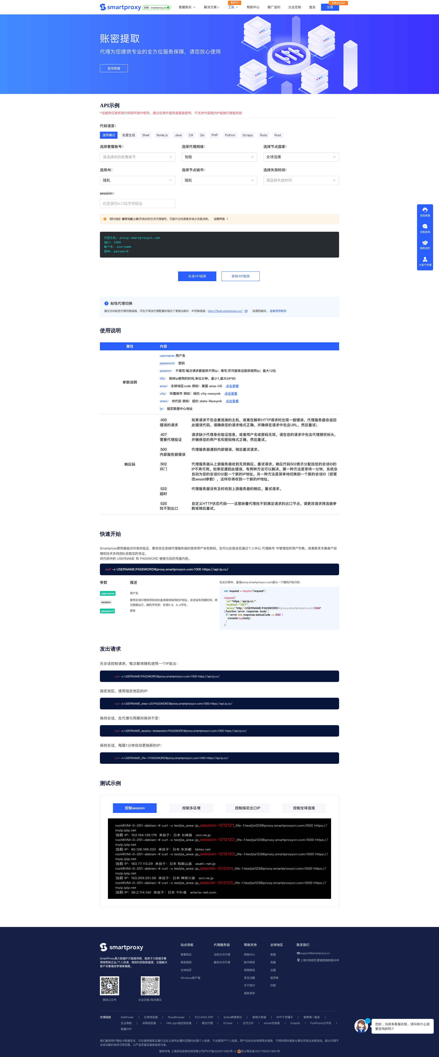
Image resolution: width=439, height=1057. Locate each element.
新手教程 (249, 962)
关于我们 (249, 985)
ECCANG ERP (204, 1017)
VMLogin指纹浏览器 (178, 1023)
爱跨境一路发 (311, 1017)
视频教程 (249, 970)
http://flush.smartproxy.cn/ (225, 311)
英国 (273, 962)
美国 (273, 954)
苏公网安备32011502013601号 (260, 1051)
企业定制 (294, 7)
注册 (330, 7)
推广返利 (274, 7)
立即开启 (219, 219)
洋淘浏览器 (149, 1023)
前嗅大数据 (259, 1017)
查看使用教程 (278, 311)
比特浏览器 (151, 1017)
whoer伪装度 (272, 1023)
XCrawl (227, 1023)
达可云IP (248, 1023)
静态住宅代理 (222, 962)
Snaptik (295, 1023)
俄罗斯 (274, 978)
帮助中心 (253, 7)
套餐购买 (186, 7)
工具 (232, 7)
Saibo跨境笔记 (233, 1017)
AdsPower (127, 1017)
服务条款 (249, 993)
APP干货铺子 (284, 1017)
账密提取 (186, 962)
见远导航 (126, 1023)
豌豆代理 (207, 1023)
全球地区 (186, 970)
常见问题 (249, 978)
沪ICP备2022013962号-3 (220, 1051)
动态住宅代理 (222, 954)
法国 (273, 970)
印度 (273, 985)
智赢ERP (126, 1029)
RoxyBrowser (176, 1017)
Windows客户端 (190, 978)
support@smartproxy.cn (315, 953)
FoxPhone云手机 (320, 1023)
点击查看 (232, 386)
